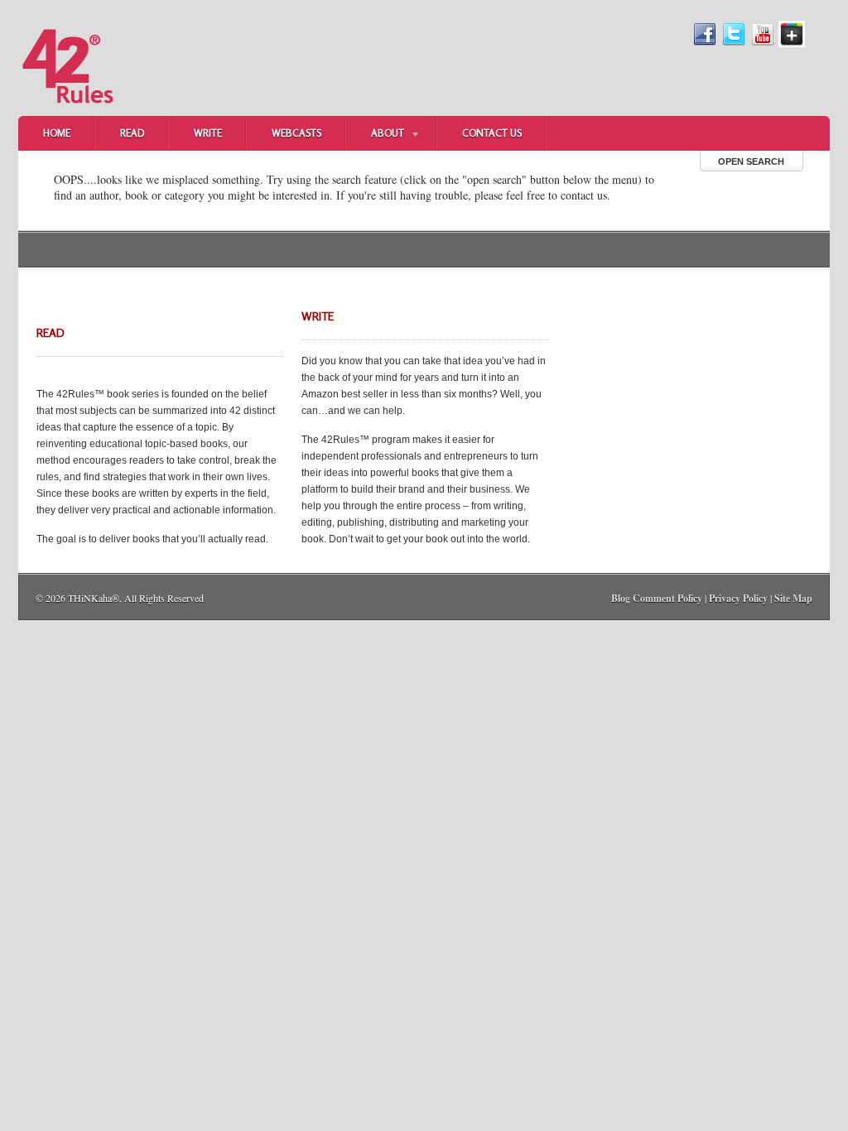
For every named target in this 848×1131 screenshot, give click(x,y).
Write (208, 133)
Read (132, 133)
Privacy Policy (738, 598)
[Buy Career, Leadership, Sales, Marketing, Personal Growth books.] (68, 112)
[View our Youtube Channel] (762, 44)
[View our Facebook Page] (704, 44)
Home (56, 133)
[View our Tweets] (733, 44)
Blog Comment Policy (656, 598)
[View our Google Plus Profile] (791, 44)
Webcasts (296, 133)
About (375, 135)
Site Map (793, 598)
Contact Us (492, 133)
